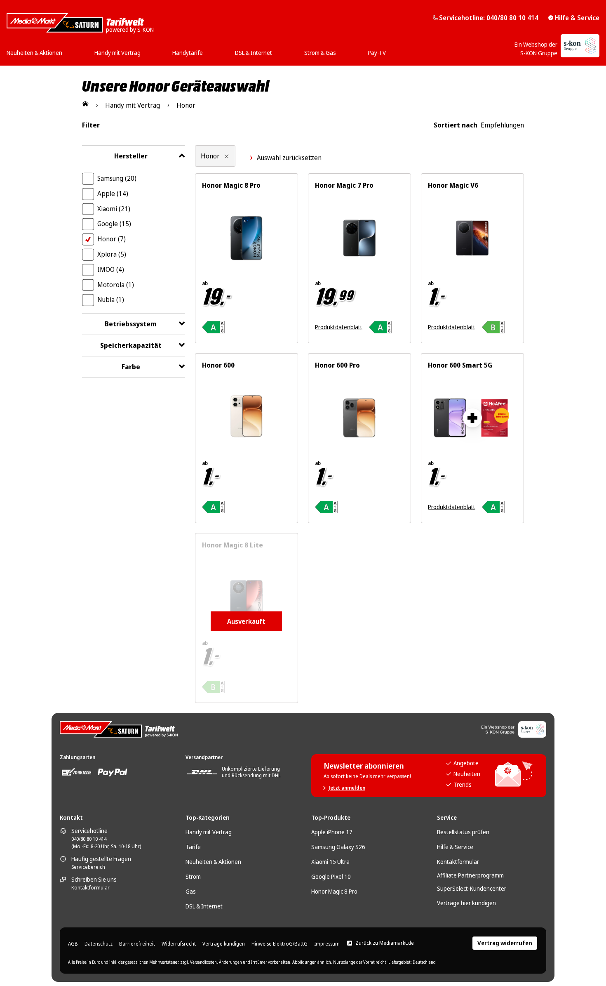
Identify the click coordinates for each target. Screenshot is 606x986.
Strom (193, 876)
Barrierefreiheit (137, 944)
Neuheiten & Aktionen (213, 862)
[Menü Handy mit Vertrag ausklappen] (143, 49)
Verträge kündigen (223, 944)
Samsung (116, 178)
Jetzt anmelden (347, 788)
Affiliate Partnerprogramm (470, 875)
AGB (73, 944)
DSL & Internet (204, 906)
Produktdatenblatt (338, 327)
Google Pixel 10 (331, 876)
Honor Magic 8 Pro (334, 891)
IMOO (110, 269)
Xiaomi (113, 208)
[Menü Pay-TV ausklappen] (388, 49)
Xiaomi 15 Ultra (330, 862)
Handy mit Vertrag (209, 832)
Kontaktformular (90, 888)
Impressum (327, 944)
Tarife (193, 847)
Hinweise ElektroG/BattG (279, 944)
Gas (191, 891)
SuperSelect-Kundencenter (471, 888)
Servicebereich (88, 867)
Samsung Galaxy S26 (338, 847)
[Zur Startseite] (85, 103)
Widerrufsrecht (179, 944)
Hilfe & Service (576, 17)
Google (114, 223)
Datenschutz (99, 944)
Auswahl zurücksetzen (289, 157)
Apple (112, 193)
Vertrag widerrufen (504, 943)
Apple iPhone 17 (331, 832)
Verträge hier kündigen (466, 903)
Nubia (110, 299)
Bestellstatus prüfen (463, 832)
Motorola (115, 284)
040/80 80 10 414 (88, 839)
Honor (111, 238)
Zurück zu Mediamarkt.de (384, 943)
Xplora (111, 254)
